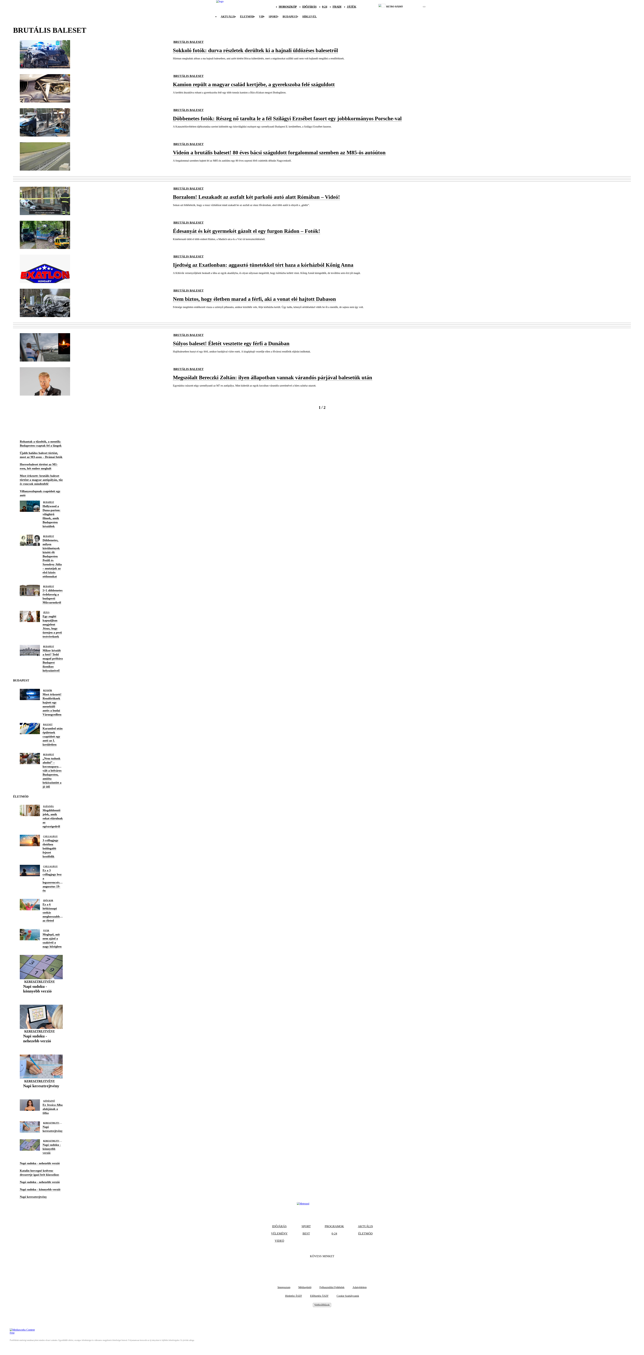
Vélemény (279, 1233)
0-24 (324, 6)
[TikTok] (322, 1267)
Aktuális (228, 16)
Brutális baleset (188, 42)
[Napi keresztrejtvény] (41, 1091)
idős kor (48, 900)
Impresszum (284, 1287)
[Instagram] (331, 1267)
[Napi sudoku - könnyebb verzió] (41, 996)
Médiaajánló (304, 1287)
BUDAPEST (290, 16)
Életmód (247, 16)
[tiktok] (414, 6)
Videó (279, 1240)
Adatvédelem (360, 1287)
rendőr (47, 690)
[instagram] (415, 6)
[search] (424, 6)
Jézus (46, 612)
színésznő (49, 1101)
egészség (48, 806)
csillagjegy (50, 836)
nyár (46, 930)
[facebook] (412, 6)
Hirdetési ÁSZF (293, 1295)
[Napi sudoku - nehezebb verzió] (41, 1046)
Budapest (48, 502)
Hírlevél (309, 16)
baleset (47, 724)
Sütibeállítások (322, 1304)
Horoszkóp (288, 6)
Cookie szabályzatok (348, 1295)
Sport (273, 16)
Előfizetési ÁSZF (319, 1295)
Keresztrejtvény (39, 981)
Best (306, 1233)
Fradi (337, 6)
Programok (334, 1226)
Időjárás (309, 6)
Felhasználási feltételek (331, 1287)
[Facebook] (313, 1267)
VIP (261, 16)
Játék (351, 6)
